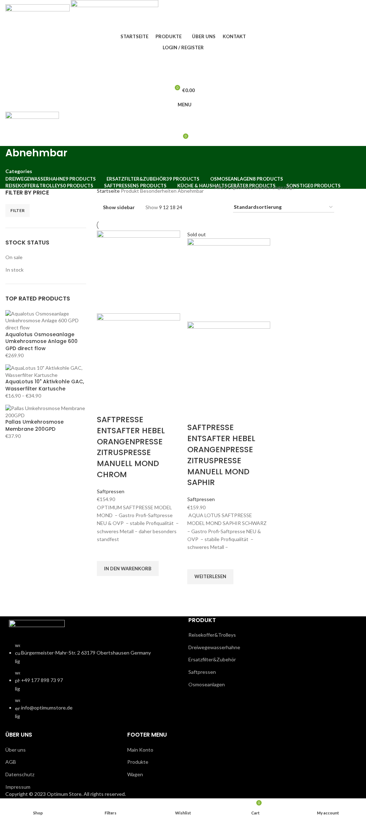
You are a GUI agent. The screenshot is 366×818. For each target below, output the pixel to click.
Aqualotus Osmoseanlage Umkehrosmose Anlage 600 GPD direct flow (41, 341)
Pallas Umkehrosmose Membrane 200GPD (34, 426)
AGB (10, 762)
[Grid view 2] (196, 207)
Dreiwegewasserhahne (214, 647)
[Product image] (138, 354)
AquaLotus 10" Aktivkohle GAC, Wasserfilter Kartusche (44, 385)
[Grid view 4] (219, 207)
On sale (14, 257)
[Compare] (106, 405)
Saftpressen (110, 491)
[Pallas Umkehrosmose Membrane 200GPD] (45, 411)
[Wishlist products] (183, 76)
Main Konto (140, 750)
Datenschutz (19, 774)
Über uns (15, 750)
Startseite (109, 191)
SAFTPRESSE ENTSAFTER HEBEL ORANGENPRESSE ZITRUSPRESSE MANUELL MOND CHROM (131, 447)
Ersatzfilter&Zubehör (212, 659)
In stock (14, 270)
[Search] (183, 62)
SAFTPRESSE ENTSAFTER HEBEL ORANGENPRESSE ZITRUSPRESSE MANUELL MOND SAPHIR (221, 455)
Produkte (137, 762)
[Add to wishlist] (106, 552)
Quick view (106, 585)
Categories (18, 171)
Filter (17, 210)
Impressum (17, 787)
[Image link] (37, 626)
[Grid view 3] (207, 207)
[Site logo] (38, 15)
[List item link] (91, 684)
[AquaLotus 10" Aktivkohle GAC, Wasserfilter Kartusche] (45, 371)
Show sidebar (119, 207)
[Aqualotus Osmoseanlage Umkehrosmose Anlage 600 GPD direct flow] (45, 320)
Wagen (135, 774)
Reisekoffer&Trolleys (212, 635)
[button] (128, 568)
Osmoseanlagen (206, 684)
